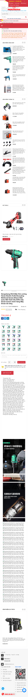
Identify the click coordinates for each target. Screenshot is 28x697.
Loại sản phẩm (5, 14)
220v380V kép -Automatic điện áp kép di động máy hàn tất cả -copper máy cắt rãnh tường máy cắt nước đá (19, 179)
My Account (5, 3)
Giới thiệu (5, 669)
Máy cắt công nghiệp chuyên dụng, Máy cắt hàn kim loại (19, 122)
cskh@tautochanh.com (9, 664)
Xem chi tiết (6, 239)
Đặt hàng (22, 362)
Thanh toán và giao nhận (7, 675)
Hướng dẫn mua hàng (7, 671)
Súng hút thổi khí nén (21, 683)
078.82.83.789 (7, 661)
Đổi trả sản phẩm (6, 678)
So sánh (17, 3)
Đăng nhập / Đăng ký (15, 5)
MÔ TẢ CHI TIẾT (7, 373)
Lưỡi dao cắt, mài (20, 687)
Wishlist (11, 3)
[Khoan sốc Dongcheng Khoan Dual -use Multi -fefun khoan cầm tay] (7, 78)
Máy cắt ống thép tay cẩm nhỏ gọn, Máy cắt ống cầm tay (19, 103)
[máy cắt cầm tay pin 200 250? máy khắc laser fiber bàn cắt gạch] (7, 143)
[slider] (3, 309)
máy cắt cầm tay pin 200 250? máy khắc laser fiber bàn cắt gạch (19, 141)
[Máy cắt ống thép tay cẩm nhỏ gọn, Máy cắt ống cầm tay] (7, 106)
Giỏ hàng (24, 3)
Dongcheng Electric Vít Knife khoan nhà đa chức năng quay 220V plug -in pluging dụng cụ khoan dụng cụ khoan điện (19, 67)
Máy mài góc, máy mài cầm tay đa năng (12, 234)
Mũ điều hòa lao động (21, 685)
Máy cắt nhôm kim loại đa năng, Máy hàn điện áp (18, 131)
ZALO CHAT (18, 667)
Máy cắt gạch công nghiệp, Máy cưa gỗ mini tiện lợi (18, 113)
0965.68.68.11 (7, 658)
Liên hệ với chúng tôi (7, 680)
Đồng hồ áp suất (20, 689)
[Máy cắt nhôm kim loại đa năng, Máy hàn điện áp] (7, 134)
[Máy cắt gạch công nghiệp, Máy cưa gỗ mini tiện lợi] (7, 117)
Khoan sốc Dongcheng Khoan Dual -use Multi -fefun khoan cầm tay (19, 75)
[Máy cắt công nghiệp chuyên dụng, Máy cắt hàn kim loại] (7, 126)
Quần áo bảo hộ (20, 691)
